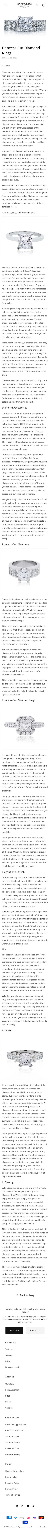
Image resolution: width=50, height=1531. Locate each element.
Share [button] (7, 66)
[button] (5, 5)
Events (8, 1402)
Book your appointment (16, 1424)
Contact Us (35, 1330)
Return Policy (11, 1477)
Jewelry (8, 1355)
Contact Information (14, 1471)
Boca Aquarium (12, 1390)
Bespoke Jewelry (12, 1454)
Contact (8, 1408)
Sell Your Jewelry (12, 1442)
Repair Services (12, 1448)
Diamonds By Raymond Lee (20, 1527)
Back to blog (27, 1295)
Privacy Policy (11, 1489)
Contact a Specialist (14, 1430)
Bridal (8, 1361)
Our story (9, 1384)
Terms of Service (12, 1495)
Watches (9, 1349)
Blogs (7, 1396)
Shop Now (14, 1330)
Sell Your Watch (12, 1436)
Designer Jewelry (13, 1367)
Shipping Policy (12, 1483)
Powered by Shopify (38, 1527)
